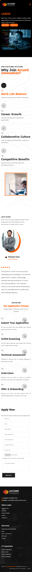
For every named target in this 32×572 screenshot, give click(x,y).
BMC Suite (4, 536)
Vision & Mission (6, 513)
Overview (4, 510)
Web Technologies (6, 556)
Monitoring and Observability (9, 529)
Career (3, 515)
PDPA (28, 568)
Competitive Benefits (15, 159)
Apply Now (5, 25)
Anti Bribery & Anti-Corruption (17, 568)
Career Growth (11, 114)
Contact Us (14, 25)
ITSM (3, 531)
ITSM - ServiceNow (6, 533)
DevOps (4, 538)
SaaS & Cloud (5, 552)
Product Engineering (7, 549)
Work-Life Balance (13, 94)
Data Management (6, 554)
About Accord (5, 508)
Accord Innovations (10, 566)
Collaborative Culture (15, 136)
